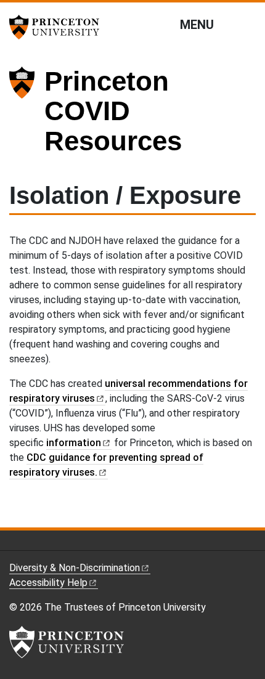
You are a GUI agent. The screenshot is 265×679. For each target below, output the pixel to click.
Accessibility (48, 582)
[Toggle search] (247, 24)
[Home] (26, 116)
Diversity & (74, 568)
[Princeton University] (58, 27)
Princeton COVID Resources (113, 111)
